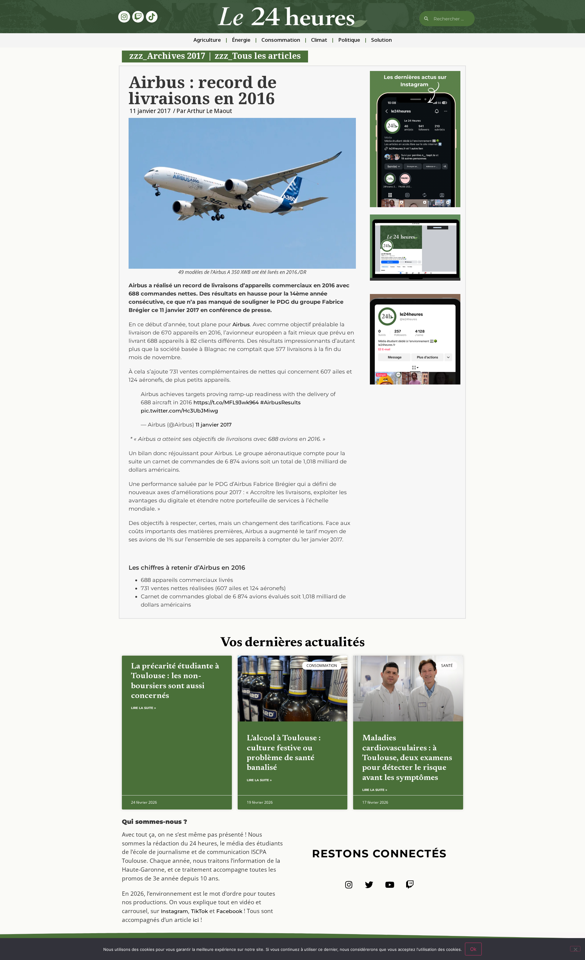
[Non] (575, 948)
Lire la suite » (143, 708)
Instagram (174, 911)
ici (196, 920)
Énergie (241, 40)
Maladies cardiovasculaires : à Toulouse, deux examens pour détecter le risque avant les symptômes (407, 758)
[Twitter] (369, 884)
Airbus (241, 324)
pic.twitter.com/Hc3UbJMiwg (179, 411)
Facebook (229, 911)
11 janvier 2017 (214, 425)
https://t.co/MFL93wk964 (226, 402)
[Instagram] (124, 17)
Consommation (280, 40)
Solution (381, 40)
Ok (473, 949)
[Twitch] (138, 17)
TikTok (199, 911)
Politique (349, 40)
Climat (319, 40)
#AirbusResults (280, 402)
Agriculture (207, 40)
